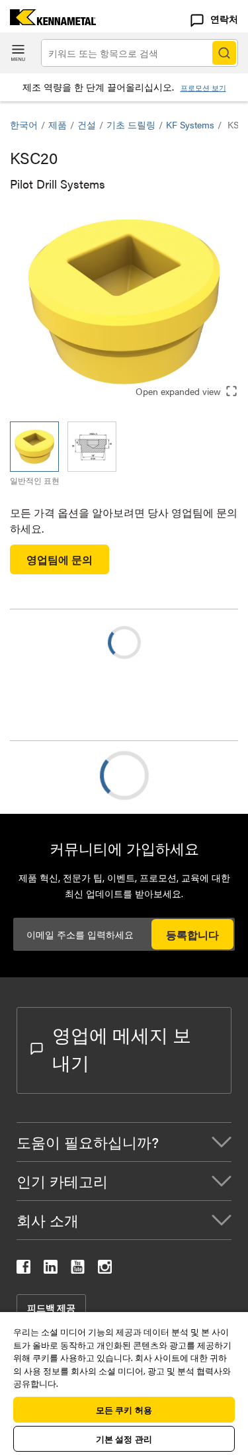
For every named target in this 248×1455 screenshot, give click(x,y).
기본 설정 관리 (124, 1439)
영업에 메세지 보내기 (121, 1048)
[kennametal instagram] (105, 1269)
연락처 (224, 18)
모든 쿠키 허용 (124, 1409)
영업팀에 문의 (59, 559)
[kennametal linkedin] (51, 1269)
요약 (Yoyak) (64, 775)
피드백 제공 (51, 1307)
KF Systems (190, 124)
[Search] (224, 53)
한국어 (24, 124)
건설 (86, 124)
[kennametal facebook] (23, 1269)
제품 (57, 124)
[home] (48, 20)
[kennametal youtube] (78, 1269)
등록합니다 (192, 934)
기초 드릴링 (130, 124)
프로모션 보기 (203, 88)
